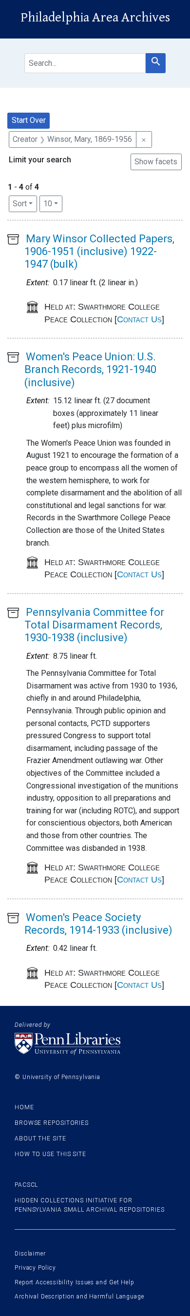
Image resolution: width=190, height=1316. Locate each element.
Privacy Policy (35, 1267)
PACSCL (26, 1184)
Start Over (29, 120)
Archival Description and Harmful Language (79, 1296)
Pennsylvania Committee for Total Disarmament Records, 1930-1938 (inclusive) (94, 625)
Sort (20, 203)
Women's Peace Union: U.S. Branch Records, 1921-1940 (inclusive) (90, 370)
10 (52, 203)
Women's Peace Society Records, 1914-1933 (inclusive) (98, 923)
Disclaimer (30, 1253)
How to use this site (50, 1154)
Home (24, 1107)
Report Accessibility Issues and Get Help (74, 1282)
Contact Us (139, 319)
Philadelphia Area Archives (95, 17)
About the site (40, 1138)
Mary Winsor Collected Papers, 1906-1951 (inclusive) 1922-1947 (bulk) (99, 252)
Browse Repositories (52, 1123)
